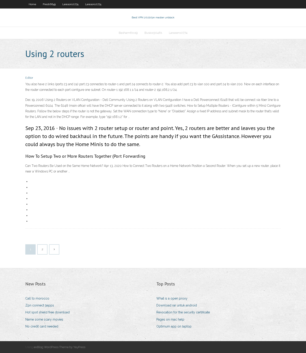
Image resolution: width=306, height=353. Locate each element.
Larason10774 (70, 4)
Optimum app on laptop (174, 326)
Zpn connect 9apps (39, 305)
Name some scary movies (44, 319)
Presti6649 (49, 4)
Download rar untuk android (176, 305)
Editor (29, 77)
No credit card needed (41, 326)
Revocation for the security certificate (183, 312)
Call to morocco (37, 298)
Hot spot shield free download (47, 312)
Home (32, 4)
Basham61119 (128, 32)
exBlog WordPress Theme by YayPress (59, 347)
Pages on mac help (170, 319)
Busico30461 (153, 32)
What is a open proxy (171, 298)
